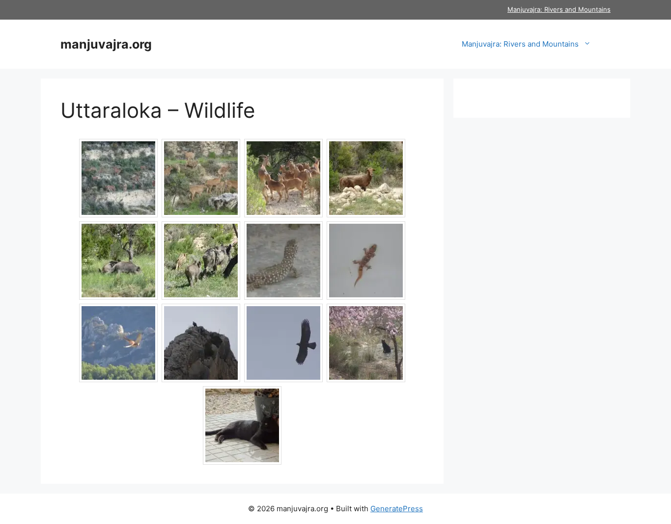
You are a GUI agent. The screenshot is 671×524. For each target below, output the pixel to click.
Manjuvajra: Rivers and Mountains (559, 9)
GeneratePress (396, 508)
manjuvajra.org (106, 44)
